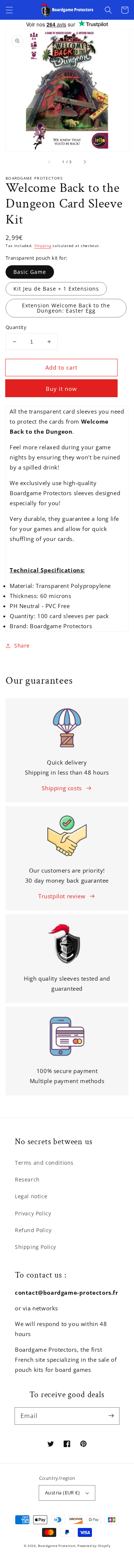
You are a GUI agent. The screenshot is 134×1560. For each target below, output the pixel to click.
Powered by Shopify (94, 1546)
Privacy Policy (33, 1213)
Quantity (16, 327)
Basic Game (29, 271)
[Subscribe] (111, 1416)
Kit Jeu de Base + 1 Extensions (56, 288)
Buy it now (61, 388)
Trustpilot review (61, 896)
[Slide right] (84, 162)
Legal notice (31, 1196)
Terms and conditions (44, 1162)
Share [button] (22, 645)
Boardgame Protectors (57, 1546)
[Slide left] (49, 162)
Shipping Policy (35, 1246)
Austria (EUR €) (62, 1492)
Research (27, 1179)
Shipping (42, 245)
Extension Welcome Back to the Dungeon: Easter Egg (66, 308)
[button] (9, 10)
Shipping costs (62, 788)
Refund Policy (33, 1230)
